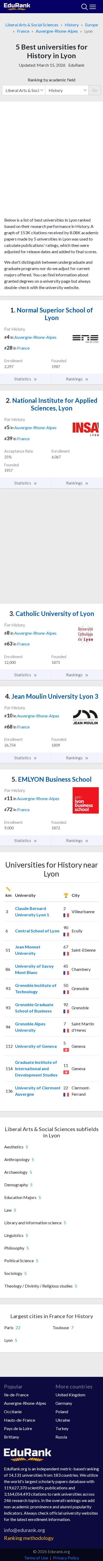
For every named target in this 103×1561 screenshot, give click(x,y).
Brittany (11, 1436)
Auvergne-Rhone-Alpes (57, 30)
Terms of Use (36, 1557)
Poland (61, 1411)
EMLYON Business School (52, 779)
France (23, 30)
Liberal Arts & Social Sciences (31, 24)
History (72, 24)
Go (94, 89)
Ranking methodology (29, 1538)
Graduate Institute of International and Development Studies (36, 1068)
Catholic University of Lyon (51, 613)
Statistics (23, 378)
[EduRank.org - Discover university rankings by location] (17, 5)
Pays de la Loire (18, 1428)
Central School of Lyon (37, 930)
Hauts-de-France (19, 1419)
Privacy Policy (66, 1557)
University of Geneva (36, 1046)
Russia (61, 1436)
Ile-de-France (16, 1394)
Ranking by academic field (51, 79)
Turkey (61, 1428)
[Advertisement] (51, 161)
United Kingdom (70, 1394)
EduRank (76, 64)
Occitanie (13, 1411)
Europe (91, 24)
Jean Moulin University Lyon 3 (51, 696)
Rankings (74, 378)
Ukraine (62, 1419)
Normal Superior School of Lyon (51, 313)
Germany (63, 1403)
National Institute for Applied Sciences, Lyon (51, 404)
